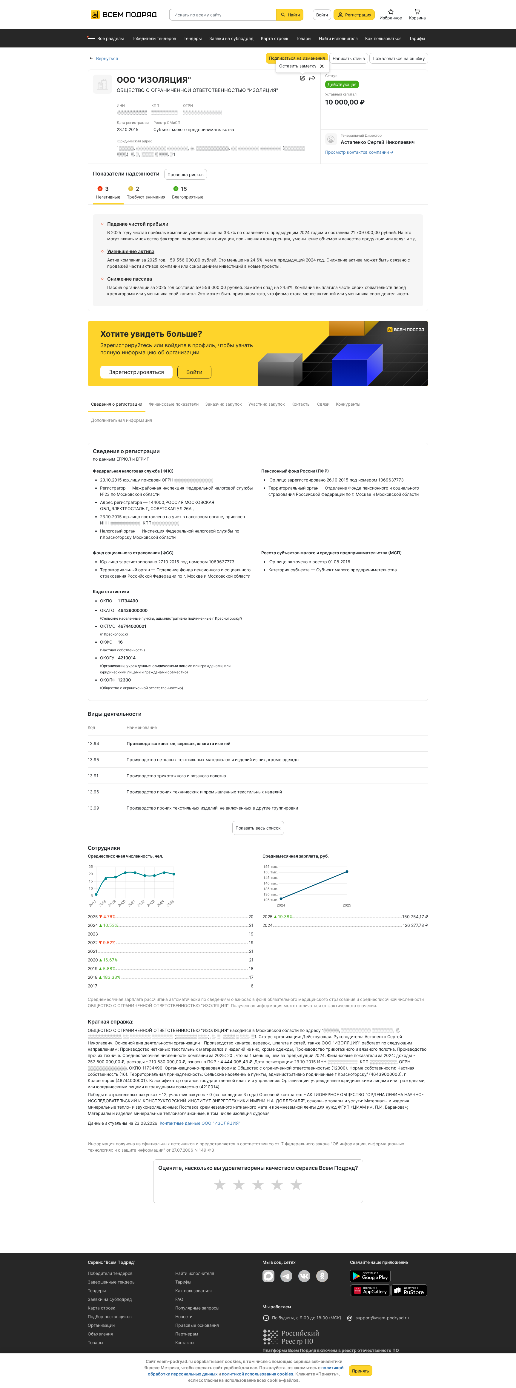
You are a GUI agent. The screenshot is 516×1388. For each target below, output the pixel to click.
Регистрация (358, 14)
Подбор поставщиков (110, 1316)
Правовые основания (197, 1325)
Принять (360, 1370)
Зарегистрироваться (136, 372)
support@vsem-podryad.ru (382, 1317)
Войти (322, 14)
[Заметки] (302, 78)
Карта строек (101, 1307)
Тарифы (183, 1281)
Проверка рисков (186, 174)
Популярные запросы (197, 1307)
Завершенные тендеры (112, 1281)
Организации (101, 1325)
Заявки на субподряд (110, 1299)
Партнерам (186, 1333)
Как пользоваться (193, 1290)
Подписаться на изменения (297, 58)
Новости (183, 1316)
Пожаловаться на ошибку (399, 58)
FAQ (179, 1299)
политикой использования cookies (257, 1373)
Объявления (100, 1333)
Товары (95, 1342)
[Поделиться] (312, 78)
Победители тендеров (110, 1273)
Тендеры (97, 1290)
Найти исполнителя (194, 1273)
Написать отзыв (349, 58)
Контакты (184, 1342)
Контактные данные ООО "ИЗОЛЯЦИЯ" (200, 1123)
